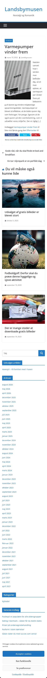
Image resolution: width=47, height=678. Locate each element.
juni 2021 (6, 577)
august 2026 (7, 384)
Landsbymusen (23, 9)
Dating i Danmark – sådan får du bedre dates (22, 621)
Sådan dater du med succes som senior (19, 633)
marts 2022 (7, 539)
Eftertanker (32, 130)
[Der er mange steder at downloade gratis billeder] (23, 296)
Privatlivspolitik (28, 674)
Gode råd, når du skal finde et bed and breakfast (24, 152)
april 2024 (6, 466)
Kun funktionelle (23, 661)
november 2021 (9, 556)
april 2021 (6, 586)
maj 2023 (6, 509)
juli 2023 (6, 500)
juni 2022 (6, 535)
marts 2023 (7, 517)
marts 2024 (7, 470)
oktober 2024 (7, 449)
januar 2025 (7, 436)
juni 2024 (6, 457)
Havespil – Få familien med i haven (17, 369)
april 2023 (6, 513)
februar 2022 (7, 543)
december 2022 (9, 526)
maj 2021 (6, 582)
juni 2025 (6, 419)
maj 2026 (6, 389)
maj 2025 (6, 423)
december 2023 (9, 479)
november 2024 (9, 444)
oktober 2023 (7, 487)
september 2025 (9, 410)
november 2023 (9, 483)
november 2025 (9, 402)
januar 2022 (7, 547)
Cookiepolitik (16, 674)
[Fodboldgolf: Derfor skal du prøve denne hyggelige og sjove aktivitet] (23, 231)
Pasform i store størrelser (13, 629)
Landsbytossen (26, 57)
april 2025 (6, 427)
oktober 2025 (7, 406)
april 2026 (6, 393)
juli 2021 (6, 573)
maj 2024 (6, 462)
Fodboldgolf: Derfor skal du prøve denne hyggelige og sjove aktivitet (21, 276)
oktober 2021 (7, 560)
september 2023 (9, 492)
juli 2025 (6, 414)
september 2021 (9, 565)
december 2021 (9, 552)
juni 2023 (6, 504)
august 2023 (7, 496)
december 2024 (9, 440)
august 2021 (7, 569)
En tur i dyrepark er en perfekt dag (24, 161)
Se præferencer (23, 668)
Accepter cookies (23, 654)
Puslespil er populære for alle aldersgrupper (21, 616)
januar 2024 (7, 474)
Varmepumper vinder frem (25, 127)
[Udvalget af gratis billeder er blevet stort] (23, 181)
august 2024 (7, 453)
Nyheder (9, 40)
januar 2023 (7, 522)
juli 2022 (6, 530)
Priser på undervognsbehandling (16, 625)
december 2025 (9, 397)
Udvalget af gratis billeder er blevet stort (22, 213)
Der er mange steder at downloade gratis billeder (20, 329)
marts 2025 (7, 432)
